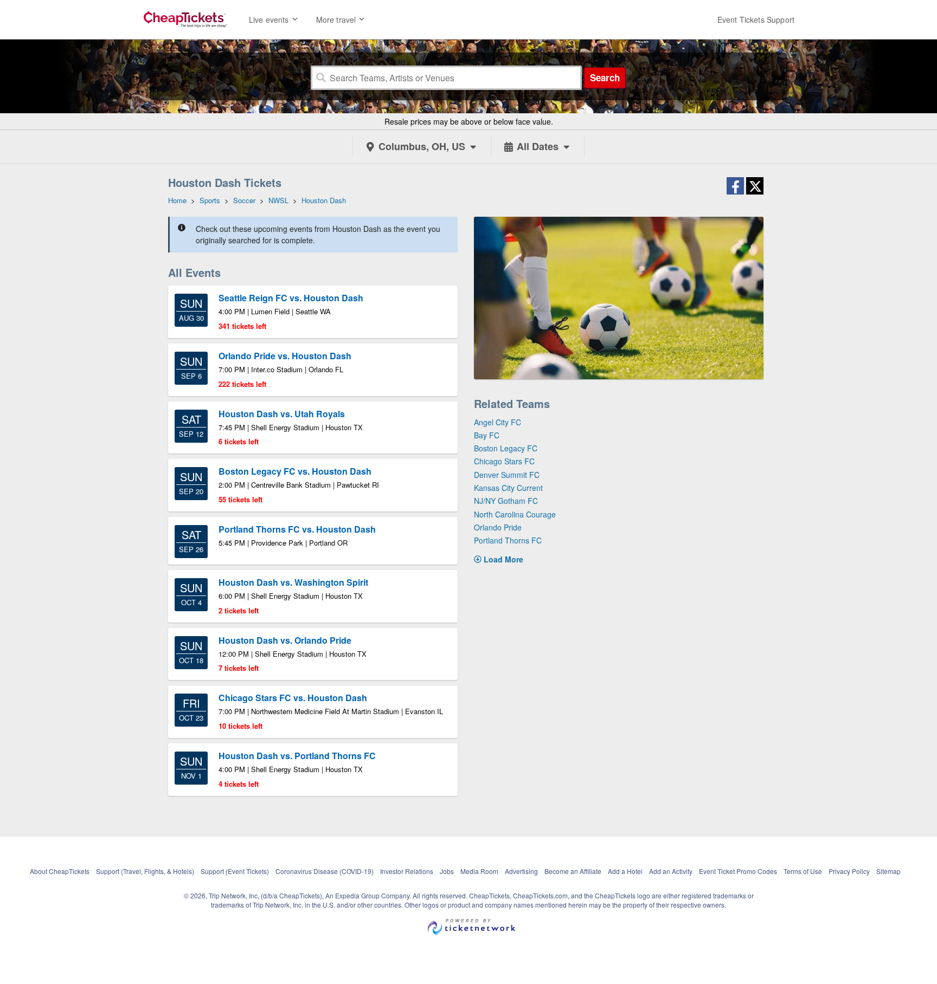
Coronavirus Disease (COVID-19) (324, 871)
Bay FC (486, 435)
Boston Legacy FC (505, 448)
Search (605, 77)
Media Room (479, 871)
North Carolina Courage (515, 514)
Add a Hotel (625, 871)
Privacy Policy (849, 871)
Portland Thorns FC (508, 540)
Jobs (447, 871)
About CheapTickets (59, 871)
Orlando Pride (498, 527)
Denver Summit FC (507, 474)
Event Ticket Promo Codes (738, 871)
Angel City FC (497, 422)
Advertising (521, 871)
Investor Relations (406, 871)
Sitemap (888, 871)
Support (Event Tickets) (235, 871)
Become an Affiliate (572, 871)
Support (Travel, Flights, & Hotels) (145, 871)
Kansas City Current (508, 487)
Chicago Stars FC (504, 461)
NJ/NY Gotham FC (506, 500)
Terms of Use (803, 871)
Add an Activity (670, 871)
